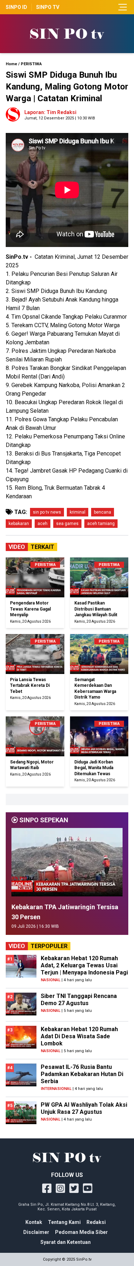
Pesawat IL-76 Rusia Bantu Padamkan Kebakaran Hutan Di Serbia (82, 1074)
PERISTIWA (31, 64)
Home (11, 64)
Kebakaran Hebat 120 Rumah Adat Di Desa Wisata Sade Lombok (79, 1036)
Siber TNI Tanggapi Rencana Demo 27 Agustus (79, 1000)
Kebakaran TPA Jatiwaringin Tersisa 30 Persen (64, 912)
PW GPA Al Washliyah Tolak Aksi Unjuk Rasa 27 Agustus (84, 1108)
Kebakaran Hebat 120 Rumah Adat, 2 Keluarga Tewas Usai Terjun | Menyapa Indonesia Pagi (84, 965)
